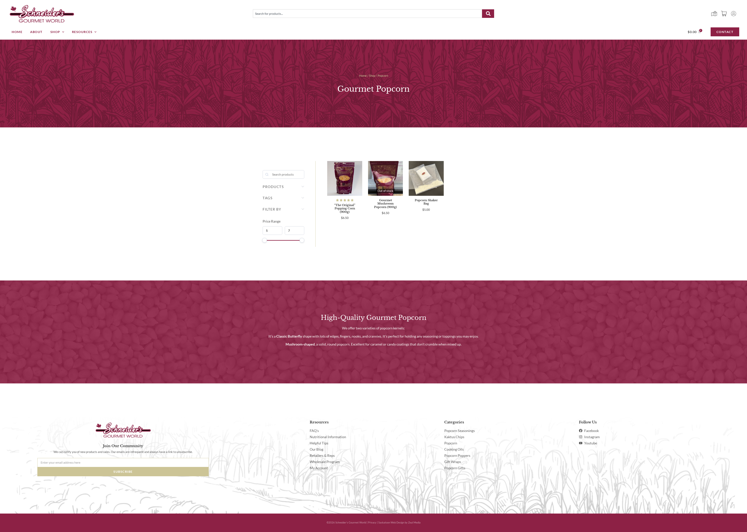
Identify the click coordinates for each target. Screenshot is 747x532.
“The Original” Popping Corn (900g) (344, 208)
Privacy (372, 522)
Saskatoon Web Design (391, 522)
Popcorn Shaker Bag (426, 202)
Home (17, 32)
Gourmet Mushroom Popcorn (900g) (385, 204)
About (36, 32)
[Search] (488, 13)
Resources (82, 32)
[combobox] (367, 13)
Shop (55, 32)
